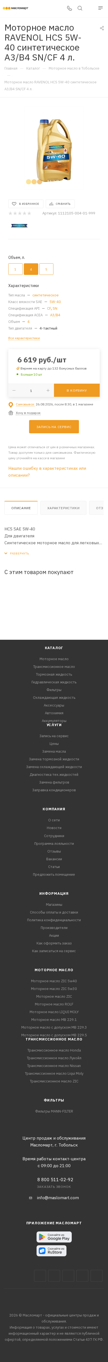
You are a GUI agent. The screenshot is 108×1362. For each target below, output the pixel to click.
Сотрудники (54, 835)
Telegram (68, 1276)
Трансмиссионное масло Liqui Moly (54, 1073)
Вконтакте (40, 1276)
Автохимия (54, 713)
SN (55, 308)
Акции (54, 935)
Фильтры (54, 689)
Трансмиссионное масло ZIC (54, 1081)
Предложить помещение (54, 874)
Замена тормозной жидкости (54, 759)
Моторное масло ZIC (54, 996)
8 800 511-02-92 (55, 1179)
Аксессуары (54, 705)
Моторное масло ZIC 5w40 (54, 981)
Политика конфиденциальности (54, 920)
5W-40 (55, 301)
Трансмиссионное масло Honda (54, 1050)
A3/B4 (55, 315)
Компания (54, 809)
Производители (54, 927)
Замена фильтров (54, 782)
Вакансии (54, 859)
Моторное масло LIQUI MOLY (54, 1012)
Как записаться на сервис (54, 951)
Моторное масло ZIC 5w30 (54, 988)
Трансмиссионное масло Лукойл (54, 1058)
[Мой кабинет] (90, 8)
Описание (21, 508)
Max (54, 1276)
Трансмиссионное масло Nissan (54, 1065)
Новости (54, 827)
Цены (54, 743)
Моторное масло (54, 659)
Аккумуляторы (54, 720)
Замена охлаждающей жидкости (54, 766)
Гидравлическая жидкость (54, 682)
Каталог (54, 648)
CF (49, 308)
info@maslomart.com (58, 1197)
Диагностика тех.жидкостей (54, 774)
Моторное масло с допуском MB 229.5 (54, 1035)
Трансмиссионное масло (54, 666)
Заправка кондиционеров (54, 790)
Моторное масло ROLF (54, 1004)
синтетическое (45, 295)
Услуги (54, 725)
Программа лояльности (54, 843)
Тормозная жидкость (54, 674)
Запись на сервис (54, 736)
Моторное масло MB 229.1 (54, 1019)
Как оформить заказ (54, 943)
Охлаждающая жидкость (54, 697)
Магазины (54, 904)
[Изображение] (54, 148)
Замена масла (54, 751)
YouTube (82, 1276)
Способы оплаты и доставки (54, 912)
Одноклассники (96, 1276)
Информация (54, 893)
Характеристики (63, 508)
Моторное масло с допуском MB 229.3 (54, 1027)
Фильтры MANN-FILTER (54, 1111)
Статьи (54, 866)
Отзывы (54, 851)
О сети (54, 820)
